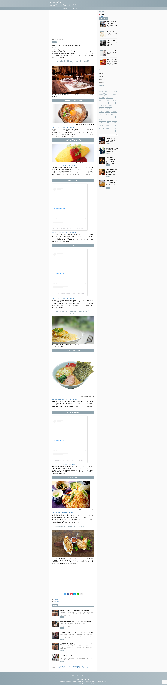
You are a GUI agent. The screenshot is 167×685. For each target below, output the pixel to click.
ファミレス (108, 108)
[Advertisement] (73, 24)
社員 (112, 119)
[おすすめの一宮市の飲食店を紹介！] (74, 594)
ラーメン (107, 94)
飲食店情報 (75, 8)
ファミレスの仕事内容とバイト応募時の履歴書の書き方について (70, 666)
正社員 (108, 111)
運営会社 (73, 675)
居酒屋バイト (111, 105)
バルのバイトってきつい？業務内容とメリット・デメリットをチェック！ (72, 667)
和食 (108, 122)
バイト (108, 88)
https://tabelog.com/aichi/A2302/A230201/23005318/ (64, 298)
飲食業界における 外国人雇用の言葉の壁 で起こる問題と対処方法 (112, 149)
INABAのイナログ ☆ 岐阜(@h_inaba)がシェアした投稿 (64, 293)
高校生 (101, 131)
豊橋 (106, 102)
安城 (112, 114)
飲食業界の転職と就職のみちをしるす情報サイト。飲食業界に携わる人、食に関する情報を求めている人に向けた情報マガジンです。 (83, 681)
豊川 (114, 125)
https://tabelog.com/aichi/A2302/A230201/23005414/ (64, 165)
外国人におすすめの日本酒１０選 (67, 655)
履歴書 (101, 111)
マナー (101, 116)
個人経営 (114, 111)
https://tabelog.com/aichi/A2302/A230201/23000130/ (64, 127)
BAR (100, 119)
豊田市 (108, 131)
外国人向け (109, 97)
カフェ (101, 100)
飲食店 (58, 601)
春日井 (114, 128)
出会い (108, 100)
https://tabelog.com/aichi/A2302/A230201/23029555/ (64, 232)
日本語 (102, 16)
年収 (113, 131)
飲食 (101, 91)
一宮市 (54, 601)
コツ (101, 114)
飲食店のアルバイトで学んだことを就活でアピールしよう (112, 33)
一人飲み (114, 100)
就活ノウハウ (54, 8)
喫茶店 (108, 125)
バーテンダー (102, 105)
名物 (101, 94)
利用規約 (78, 675)
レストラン (102, 122)
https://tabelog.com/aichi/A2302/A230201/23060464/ (64, 399)
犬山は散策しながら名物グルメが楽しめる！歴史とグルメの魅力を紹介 (76, 632)
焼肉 (108, 128)
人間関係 (112, 102)
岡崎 (101, 102)
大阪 (113, 116)
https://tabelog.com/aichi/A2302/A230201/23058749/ (64, 464)
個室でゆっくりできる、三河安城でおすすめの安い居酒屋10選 (74, 610)
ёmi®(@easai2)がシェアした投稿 (62, 460)
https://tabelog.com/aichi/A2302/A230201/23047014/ (64, 512)
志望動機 (101, 97)
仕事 (115, 91)
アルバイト (108, 91)
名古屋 (101, 108)
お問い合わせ (83, 675)
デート (107, 119)
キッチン (101, 125)
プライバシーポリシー (91, 675)
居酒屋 (115, 88)
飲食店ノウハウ (65, 8)
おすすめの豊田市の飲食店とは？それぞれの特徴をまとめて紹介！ (75, 621)
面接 (114, 94)
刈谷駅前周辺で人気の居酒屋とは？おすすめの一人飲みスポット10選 (76, 644)
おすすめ (101, 128)
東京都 (108, 116)
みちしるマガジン (56, 2)
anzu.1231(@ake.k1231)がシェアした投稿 (62, 228)
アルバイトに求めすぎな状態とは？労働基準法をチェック (112, 52)
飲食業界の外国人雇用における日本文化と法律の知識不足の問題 (111, 140)
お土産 (107, 114)
